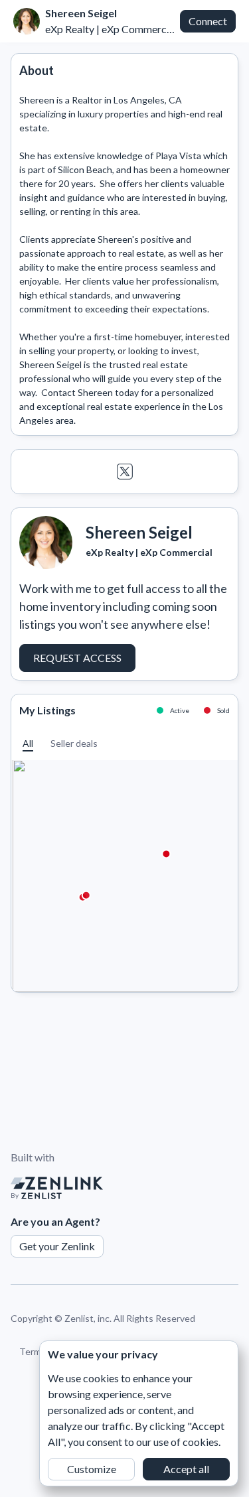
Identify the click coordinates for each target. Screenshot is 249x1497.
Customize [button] (91, 1469)
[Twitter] (124, 472)
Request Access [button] (77, 657)
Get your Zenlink (57, 1246)
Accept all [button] (186, 1469)
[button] (28, 743)
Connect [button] (208, 21)
